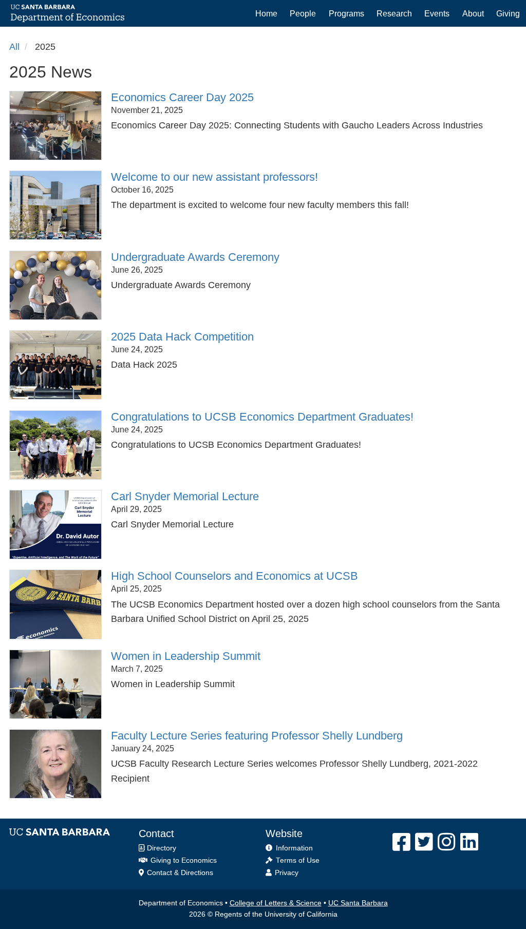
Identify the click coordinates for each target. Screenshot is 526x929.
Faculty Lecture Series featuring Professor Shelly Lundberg (257, 735)
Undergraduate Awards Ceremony (195, 257)
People (303, 13)
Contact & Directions (179, 873)
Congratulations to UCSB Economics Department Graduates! (262, 416)
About (473, 13)
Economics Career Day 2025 (182, 97)
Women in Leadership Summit (185, 656)
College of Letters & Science (276, 903)
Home (266, 13)
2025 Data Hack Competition (182, 336)
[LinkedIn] (469, 842)
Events (436, 13)
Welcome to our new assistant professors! (214, 176)
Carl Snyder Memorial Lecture (185, 496)
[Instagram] (447, 842)
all (14, 47)
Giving (508, 13)
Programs (346, 13)
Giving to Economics (182, 860)
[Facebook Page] (401, 842)
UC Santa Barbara (358, 903)
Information (294, 848)
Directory (160, 848)
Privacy (286, 873)
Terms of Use (298, 860)
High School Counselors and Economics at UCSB (234, 576)
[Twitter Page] (424, 842)
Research (394, 13)
